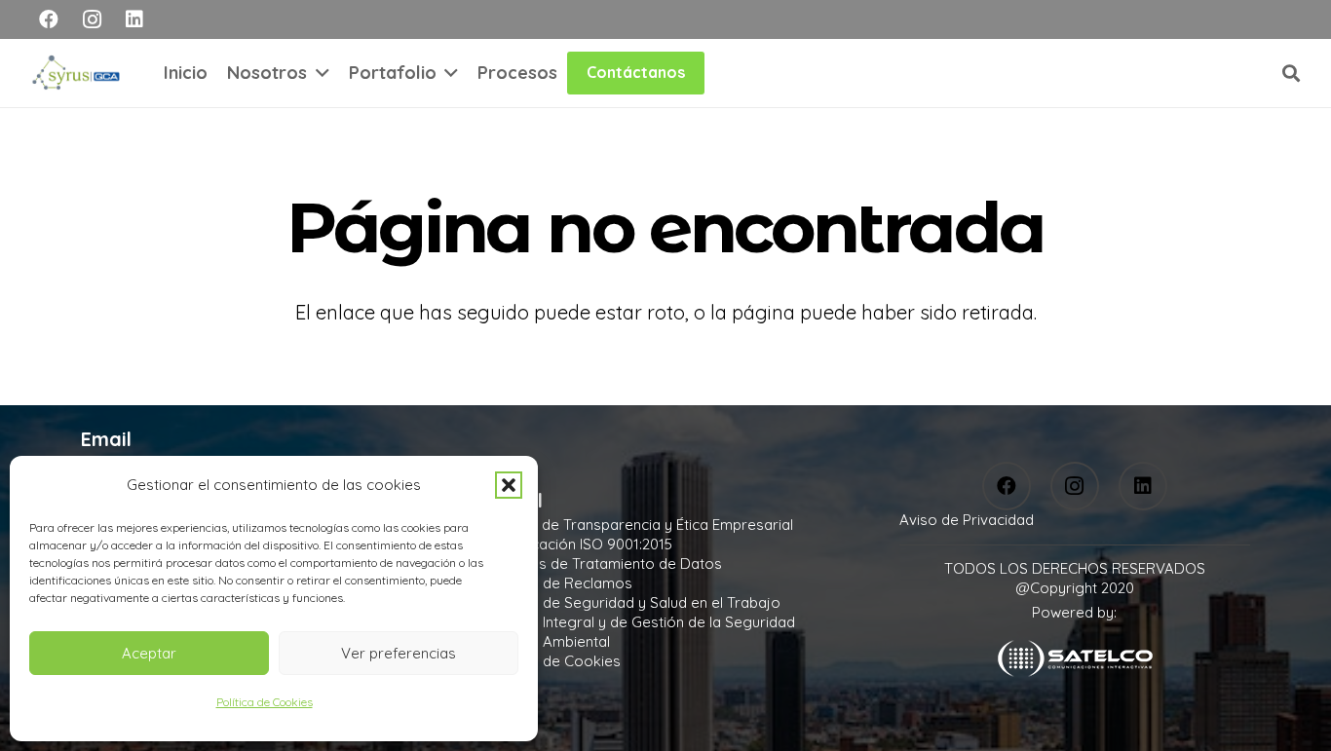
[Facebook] (48, 19)
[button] (508, 485)
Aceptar (149, 653)
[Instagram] (91, 19)
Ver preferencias (398, 653)
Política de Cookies (264, 702)
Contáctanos (636, 72)
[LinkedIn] (134, 19)
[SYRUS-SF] (78, 73)
